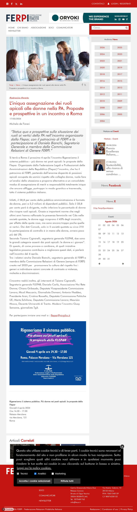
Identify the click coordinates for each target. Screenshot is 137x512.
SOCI (51, 27)
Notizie (107, 138)
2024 (102, 54)
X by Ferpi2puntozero (103, 208)
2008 (102, 107)
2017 (119, 74)
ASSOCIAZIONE (38, 27)
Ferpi (11, 85)
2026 (102, 47)
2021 (119, 61)
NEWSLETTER (14, 31)
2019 (119, 67)
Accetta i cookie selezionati (34, 481)
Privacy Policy (127, 509)
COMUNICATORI (64, 27)
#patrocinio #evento (19, 97)
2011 (119, 94)
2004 (102, 121)
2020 (102, 67)
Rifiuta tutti (67, 481)
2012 (102, 94)
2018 (102, 74)
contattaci (98, 3)
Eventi (115, 138)
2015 (119, 81)
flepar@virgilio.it (60, 315)
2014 (102, 87)
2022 (102, 61)
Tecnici (24, 473)
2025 (119, 47)
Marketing (60, 473)
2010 (102, 101)
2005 (119, 114)
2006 (102, 114)
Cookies (8, 509)
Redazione (95, 509)
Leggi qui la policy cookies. (34, 468)
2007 (119, 107)
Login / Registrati (121, 3)
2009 (119, 101)
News (18, 85)
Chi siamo (22, 27)
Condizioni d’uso (110, 509)
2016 (102, 81)
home (11, 27)
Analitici (42, 473)
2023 (119, 54)
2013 (119, 87)
